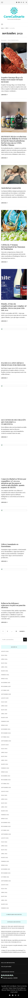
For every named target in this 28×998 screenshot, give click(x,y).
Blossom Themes (6, 990)
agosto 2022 (5, 838)
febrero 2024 (5, 768)
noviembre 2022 (6, 826)
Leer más (4, 94)
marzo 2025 (4, 717)
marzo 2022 (4, 857)
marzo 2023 (4, 810)
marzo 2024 (4, 764)
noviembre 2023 (6, 779)
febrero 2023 (5, 814)
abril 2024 (4, 760)
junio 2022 (4, 845)
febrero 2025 (5, 721)
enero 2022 (4, 865)
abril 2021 (4, 900)
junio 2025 (4, 705)
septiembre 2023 (6, 787)
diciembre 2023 (5, 776)
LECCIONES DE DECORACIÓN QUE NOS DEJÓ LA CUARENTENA (13, 422)
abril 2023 (4, 807)
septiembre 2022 (6, 834)
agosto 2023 (5, 791)
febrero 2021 (5, 908)
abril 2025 (4, 713)
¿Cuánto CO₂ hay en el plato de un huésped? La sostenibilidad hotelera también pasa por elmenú (13, 951)
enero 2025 (4, 725)
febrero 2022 (5, 861)
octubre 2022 (5, 830)
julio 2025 (4, 702)
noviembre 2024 (6, 733)
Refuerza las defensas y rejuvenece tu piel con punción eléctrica (13, 605)
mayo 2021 (4, 896)
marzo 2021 (4, 904)
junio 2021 (4, 892)
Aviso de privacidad (6, 966)
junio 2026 (4, 659)
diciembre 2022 (5, 822)
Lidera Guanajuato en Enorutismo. (9, 545)
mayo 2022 (4, 849)
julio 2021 (4, 888)
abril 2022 (4, 853)
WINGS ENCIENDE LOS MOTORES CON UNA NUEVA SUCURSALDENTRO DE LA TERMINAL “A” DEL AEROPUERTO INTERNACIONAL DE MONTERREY (13, 934)
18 (17, 631)
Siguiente (21, 631)
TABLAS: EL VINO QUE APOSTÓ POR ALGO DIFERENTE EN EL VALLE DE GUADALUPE (12, 927)
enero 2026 (4, 678)
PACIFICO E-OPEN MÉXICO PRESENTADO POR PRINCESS (13, 364)
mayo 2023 (4, 803)
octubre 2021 (5, 877)
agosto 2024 (5, 744)
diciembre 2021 (5, 869)
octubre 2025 (5, 690)
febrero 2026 (5, 674)
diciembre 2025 (5, 682)
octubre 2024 (5, 737)
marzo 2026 (4, 671)
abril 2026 (4, 667)
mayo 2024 (4, 756)
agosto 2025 (5, 698)
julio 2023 (4, 795)
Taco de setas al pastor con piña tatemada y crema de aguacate (14, 946)
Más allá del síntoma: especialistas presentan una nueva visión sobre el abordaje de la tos (13, 941)
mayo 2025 (4, 709)
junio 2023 (4, 799)
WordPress (20, 990)
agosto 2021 (4, 884)
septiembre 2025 (6, 694)
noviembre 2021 (5, 873)
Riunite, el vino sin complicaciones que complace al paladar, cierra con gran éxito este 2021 (13, 307)
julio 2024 (4, 748)
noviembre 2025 (6, 686)
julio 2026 (4, 655)
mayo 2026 (4, 663)
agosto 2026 (5, 651)
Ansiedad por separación (11, 188)
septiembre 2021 (6, 881)
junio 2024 (4, 752)
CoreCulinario (14, 16)
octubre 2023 (5, 783)
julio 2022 (4, 842)
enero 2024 (4, 772)
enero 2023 (4, 818)
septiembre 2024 (6, 741)
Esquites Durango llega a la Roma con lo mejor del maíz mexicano (12, 79)
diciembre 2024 (5, 729)
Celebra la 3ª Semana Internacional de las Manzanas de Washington (13, 247)
